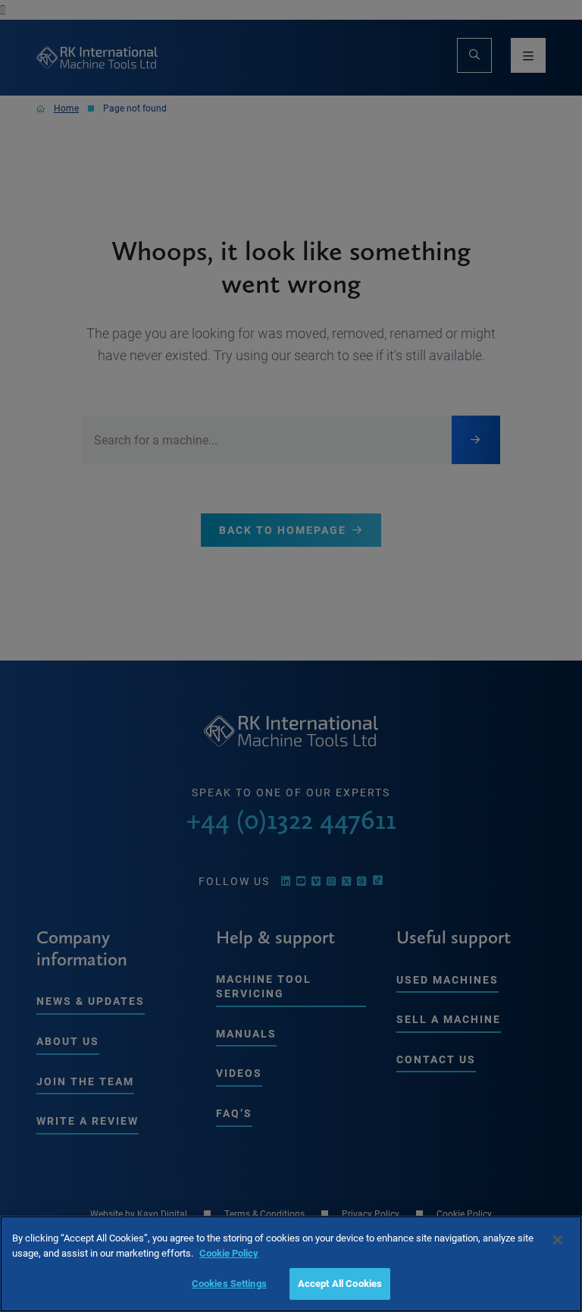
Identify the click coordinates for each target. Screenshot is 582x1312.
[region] (291, 1264)
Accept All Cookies (340, 1283)
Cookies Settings (229, 1283)
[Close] (557, 1240)
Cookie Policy (228, 1253)
